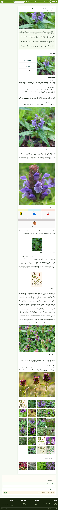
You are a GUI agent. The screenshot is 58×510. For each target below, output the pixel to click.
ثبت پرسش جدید (24, 503)
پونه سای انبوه (32, 471)
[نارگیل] (53, 1)
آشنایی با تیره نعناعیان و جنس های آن (49, 460)
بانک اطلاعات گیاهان (36, 501)
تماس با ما (25, 505)
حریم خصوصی (2, 508)
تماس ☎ (27, 1)
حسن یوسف (23, 471)
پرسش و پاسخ (40, 1)
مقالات (36, 1)
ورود (2, 1)
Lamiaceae (27, 73)
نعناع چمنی (52, 53)
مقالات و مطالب (37, 505)
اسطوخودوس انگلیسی (51, 471)
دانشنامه (44, 1)
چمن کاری (50, 5)
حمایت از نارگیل (24, 504)
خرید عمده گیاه (32, 1)
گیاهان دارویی (54, 5)
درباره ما (8, 508)
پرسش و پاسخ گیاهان (36, 503)
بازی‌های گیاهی (24, 501)
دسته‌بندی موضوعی (37, 504)
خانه (47, 1)
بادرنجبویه (41, 471)
